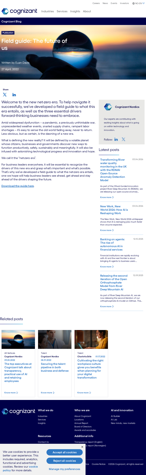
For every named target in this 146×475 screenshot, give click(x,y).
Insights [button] (75, 11)
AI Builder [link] (115, 416)
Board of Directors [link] (83, 426)
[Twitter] (124, 139)
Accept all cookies (65, 452)
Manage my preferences (64, 469)
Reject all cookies (64, 460)
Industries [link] (42, 416)
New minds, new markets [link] (123, 423)
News (105, 3)
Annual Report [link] (81, 423)
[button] (138, 3)
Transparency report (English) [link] (88, 442)
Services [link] (42, 419)
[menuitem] (96, 3)
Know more (105, 197)
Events (114, 3)
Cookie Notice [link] (98, 464)
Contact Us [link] (43, 442)
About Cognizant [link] (82, 416)
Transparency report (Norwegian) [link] (90, 445)
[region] (43, 459)
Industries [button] (47, 11)
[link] (19, 11)
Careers (96, 3)
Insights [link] (41, 423)
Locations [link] (79, 419)
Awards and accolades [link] (85, 430)
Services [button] (62, 11)
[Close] (82, 447)
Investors (124, 3)
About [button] (87, 11)
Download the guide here (17, 185)
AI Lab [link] (114, 419)
